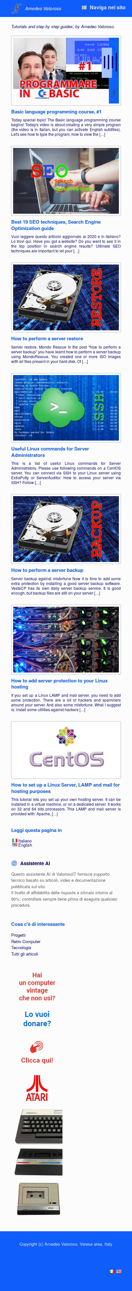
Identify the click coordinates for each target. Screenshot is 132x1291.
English (25, 845)
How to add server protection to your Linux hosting (59, 683)
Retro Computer (25, 941)
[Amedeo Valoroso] (37, 8)
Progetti (18, 935)
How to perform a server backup (47, 569)
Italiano (25, 841)
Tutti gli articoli (24, 954)
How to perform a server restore (47, 338)
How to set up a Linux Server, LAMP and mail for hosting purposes (65, 788)
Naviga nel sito (108, 7)
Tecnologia (21, 947)
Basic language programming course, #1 (56, 111)
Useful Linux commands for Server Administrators (50, 451)
